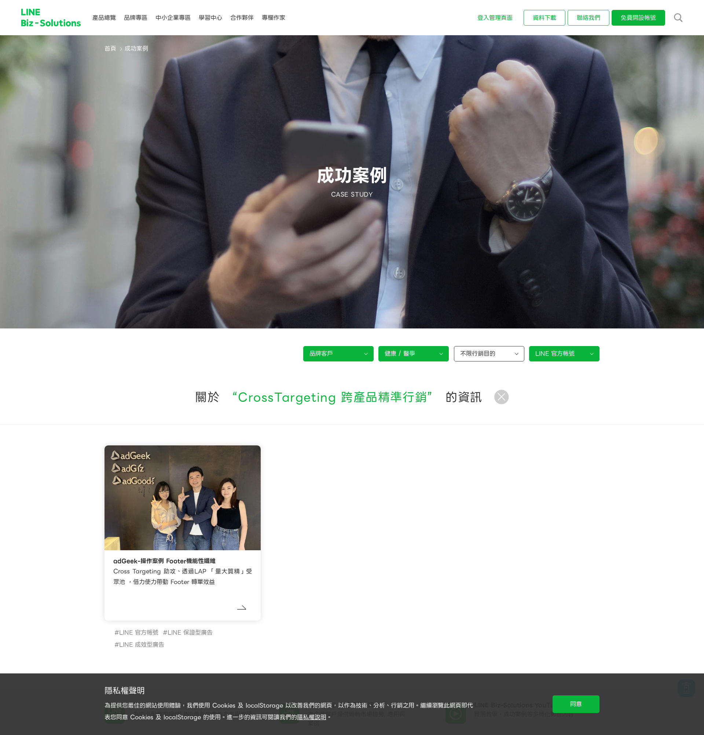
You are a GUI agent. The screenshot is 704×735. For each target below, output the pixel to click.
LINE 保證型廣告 (190, 632)
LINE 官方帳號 (138, 632)
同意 (576, 704)
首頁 (110, 48)
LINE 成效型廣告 (141, 644)
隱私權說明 (311, 717)
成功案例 (136, 48)
